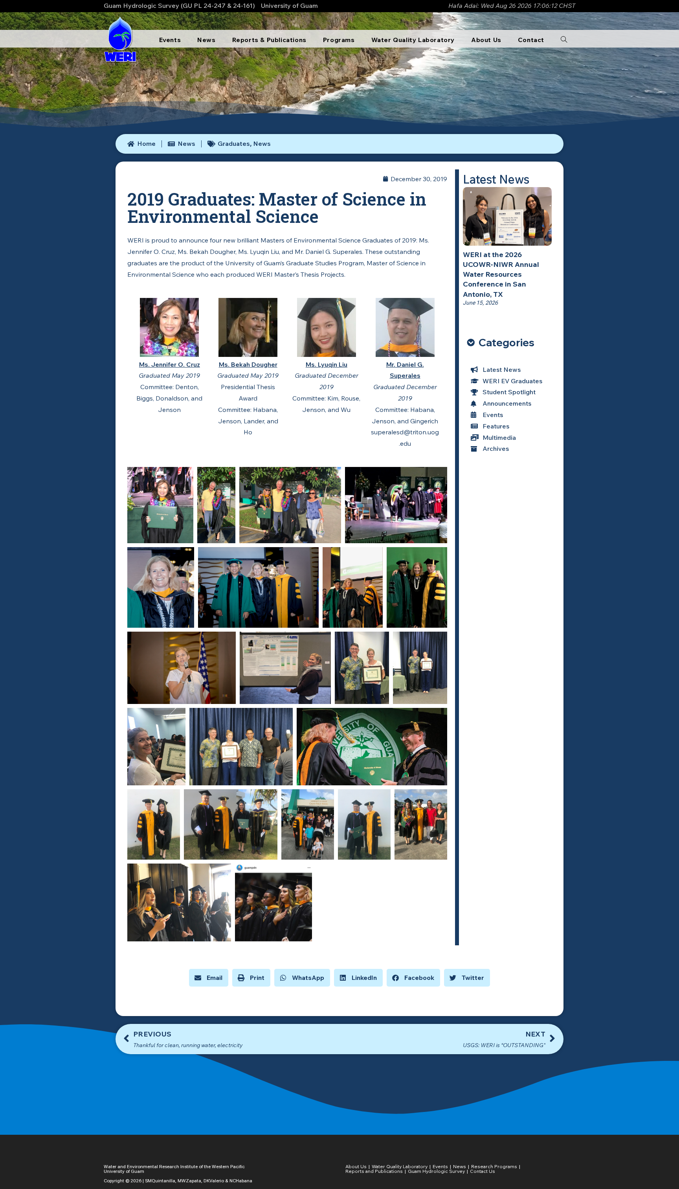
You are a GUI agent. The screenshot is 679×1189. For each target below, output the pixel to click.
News (262, 143)
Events (440, 1166)
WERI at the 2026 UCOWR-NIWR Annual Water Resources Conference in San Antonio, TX (501, 274)
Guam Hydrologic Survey (436, 1171)
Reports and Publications (374, 1171)
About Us (356, 1166)
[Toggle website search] (563, 39)
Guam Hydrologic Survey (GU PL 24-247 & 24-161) (179, 5)
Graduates (234, 143)
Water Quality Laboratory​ (400, 1166)
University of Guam (289, 5)
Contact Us (482, 1171)
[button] (208, 978)
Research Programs (494, 1166)
